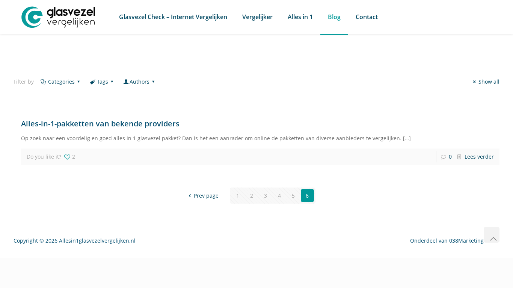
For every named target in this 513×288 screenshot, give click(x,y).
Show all (488, 81)
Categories (61, 81)
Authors (139, 81)
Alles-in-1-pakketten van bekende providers (100, 123)
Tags (102, 81)
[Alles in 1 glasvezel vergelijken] (58, 17)
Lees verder (479, 156)
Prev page (206, 195)
